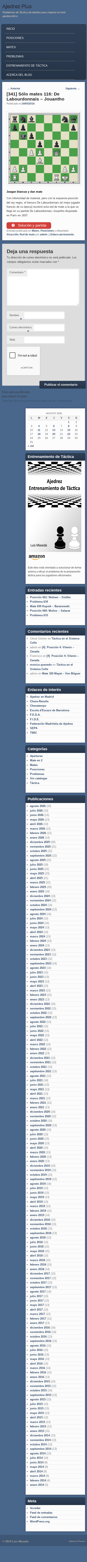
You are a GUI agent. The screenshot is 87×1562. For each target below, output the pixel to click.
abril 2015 (36, 1417)
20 (53, 434)
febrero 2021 (38, 1102)
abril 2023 (36, 985)
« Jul (31, 446)
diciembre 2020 (40, 1111)
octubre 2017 (38, 1282)
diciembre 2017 (40, 1273)
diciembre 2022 (40, 1003)
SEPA (33, 728)
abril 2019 (36, 1201)
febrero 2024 (38, 940)
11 (39, 430)
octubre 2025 (38, 851)
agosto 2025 (38, 860)
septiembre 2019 (40, 1179)
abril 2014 (36, 1471)
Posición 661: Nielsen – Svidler (50, 597)
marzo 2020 (37, 1152)
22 (68, 434)
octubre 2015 (38, 1390)
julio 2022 (36, 1026)
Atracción (12, 234)
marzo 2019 (37, 1206)
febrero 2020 (38, 1156)
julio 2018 (36, 1242)
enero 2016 (37, 1377)
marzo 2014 (37, 1475)
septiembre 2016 (40, 1341)
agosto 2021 (38, 1075)
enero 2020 (37, 1161)
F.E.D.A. (35, 714)
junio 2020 (37, 1138)
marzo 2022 (37, 1044)
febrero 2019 (38, 1210)
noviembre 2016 (40, 1332)
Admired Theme (77, 1541)
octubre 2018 (38, 1228)
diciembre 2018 (40, 1219)
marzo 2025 (37, 882)
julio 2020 (36, 1134)
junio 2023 (37, 976)
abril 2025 (36, 878)
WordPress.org (40, 1521)
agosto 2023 (38, 967)
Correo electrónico (21, 328)
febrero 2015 (38, 1426)
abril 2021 (36, 1093)
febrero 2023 (38, 994)
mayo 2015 (37, 1413)
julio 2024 (36, 918)
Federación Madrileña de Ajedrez (51, 723)
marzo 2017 (37, 1314)
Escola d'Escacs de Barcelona (49, 710)
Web (12, 339)
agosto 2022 (38, 1021)
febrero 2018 (38, 1264)
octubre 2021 (38, 1066)
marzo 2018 (37, 1260)
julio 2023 (36, 972)
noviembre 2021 (40, 1062)
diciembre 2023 (40, 949)
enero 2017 (37, 1323)
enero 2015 (37, 1431)
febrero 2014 (38, 1480)
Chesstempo (38, 705)
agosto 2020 (38, 1129)
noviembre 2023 (40, 954)
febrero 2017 (38, 1318)
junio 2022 (37, 1030)
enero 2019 (37, 1215)
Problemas (15, 56)
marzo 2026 (37, 828)
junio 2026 (37, 815)
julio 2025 (36, 864)
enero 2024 (37, 945)
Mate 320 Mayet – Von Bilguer (61, 673)
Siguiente (72, 88)
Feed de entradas (41, 1512)
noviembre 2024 (40, 900)
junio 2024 (37, 923)
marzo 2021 (37, 1098)
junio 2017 (37, 1300)
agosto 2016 (38, 1345)
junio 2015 (37, 1408)
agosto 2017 (38, 1291)
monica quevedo (41, 664)
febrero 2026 (38, 833)
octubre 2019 (38, 1174)
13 (53, 430)
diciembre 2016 (40, 1327)
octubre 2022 (38, 1012)
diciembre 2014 (40, 1435)
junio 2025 (37, 869)
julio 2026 (36, 810)
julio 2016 (36, 1350)
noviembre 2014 (40, 1440)
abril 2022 (36, 1039)
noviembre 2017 (40, 1278)
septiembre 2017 (40, 1287)
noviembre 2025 (40, 846)
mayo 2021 (37, 1089)
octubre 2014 (38, 1444)
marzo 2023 (37, 990)
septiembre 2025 (40, 855)
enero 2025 (37, 891)
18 (39, 434)
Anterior (13, 88)
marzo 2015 (37, 1422)
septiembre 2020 (40, 1125)
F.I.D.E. (34, 719)
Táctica (34, 783)
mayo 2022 (37, 1035)
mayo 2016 (37, 1359)
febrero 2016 (38, 1372)
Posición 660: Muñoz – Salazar (50, 610)
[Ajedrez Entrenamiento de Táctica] (55, 551)
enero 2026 (37, 837)
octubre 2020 (38, 1120)
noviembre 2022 (40, 1008)
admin (43, 234)
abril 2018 (36, 1255)
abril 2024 (36, 932)
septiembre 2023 (40, 963)
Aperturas (36, 756)
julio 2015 (36, 1404)
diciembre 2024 (40, 896)
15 (68, 430)
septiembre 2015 (40, 1395)
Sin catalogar (38, 778)
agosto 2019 (38, 1183)
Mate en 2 (36, 760)
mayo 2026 (37, 819)
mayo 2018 (37, 1251)
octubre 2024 (38, 905)
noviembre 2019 (40, 1170)
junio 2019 (37, 1192)
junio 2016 (37, 1354)
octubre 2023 (38, 958)
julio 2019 (36, 1188)
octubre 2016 (38, 1336)
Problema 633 (39, 615)
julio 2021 (36, 1080)
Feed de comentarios (43, 1517)
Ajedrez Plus (17, 6)
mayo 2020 (37, 1143)
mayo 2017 (37, 1305)
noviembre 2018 (40, 1224)
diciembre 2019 (40, 1165)
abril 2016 (36, 1363)
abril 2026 (36, 824)
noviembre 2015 (40, 1386)
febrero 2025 (38, 887)
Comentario (17, 272)
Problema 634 (39, 601)
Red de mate (27, 234)
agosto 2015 (38, 1399)
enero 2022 (37, 1053)
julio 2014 (36, 1457)
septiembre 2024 (40, 909)
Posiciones (15, 38)
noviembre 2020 (40, 1116)
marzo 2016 (37, 1368)
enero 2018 (37, 1269)
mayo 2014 (37, 1466)
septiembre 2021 (40, 1071)
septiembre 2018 (40, 1233)
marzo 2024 (37, 936)
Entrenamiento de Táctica (27, 65)
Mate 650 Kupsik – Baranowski (50, 606)
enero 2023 (37, 999)
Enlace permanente (62, 234)
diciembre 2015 (40, 1381)
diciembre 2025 (40, 842)
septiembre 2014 (40, 1448)
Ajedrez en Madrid (42, 696)
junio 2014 (37, 1462)
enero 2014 (37, 1484)
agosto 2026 (38, 806)
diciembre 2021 (40, 1057)
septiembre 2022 (40, 1017)
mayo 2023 (37, 981)
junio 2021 (37, 1084)
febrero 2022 (38, 1048)
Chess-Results (39, 701)
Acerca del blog (19, 74)
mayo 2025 (37, 873)
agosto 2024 (38, 914)
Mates (11, 47)
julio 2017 (36, 1296)
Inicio (10, 28)
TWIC (33, 732)
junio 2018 (37, 1246)
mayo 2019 (37, 1197)
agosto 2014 (38, 1453)
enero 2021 (37, 1107)
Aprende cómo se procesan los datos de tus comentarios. (37, 400)
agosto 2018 (38, 1237)
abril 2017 (36, 1309)
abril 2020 (36, 1147)
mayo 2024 (37, 927)
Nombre (16, 316)
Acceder (35, 1508)
